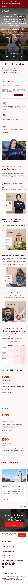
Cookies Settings (9, 94)
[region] (14, 92)
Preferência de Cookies (12, 576)
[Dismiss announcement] (25, 2)
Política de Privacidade (21, 576)
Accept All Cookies (18, 95)
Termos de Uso (4, 576)
